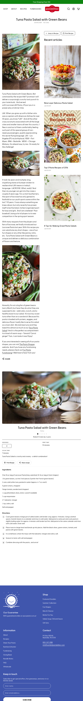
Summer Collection (49, 603)
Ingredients (6, 470)
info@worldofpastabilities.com (54, 645)
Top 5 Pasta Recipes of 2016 (56, 167)
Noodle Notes (8, 659)
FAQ (4, 663)
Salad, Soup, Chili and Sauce (53, 619)
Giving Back (7, 655)
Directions (6, 513)
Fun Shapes (47, 607)
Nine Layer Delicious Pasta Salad (58, 103)
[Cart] (78, 9)
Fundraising (7, 651)
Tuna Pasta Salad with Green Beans (42, 427)
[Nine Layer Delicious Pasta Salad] (62, 71)
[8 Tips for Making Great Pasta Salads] (62, 198)
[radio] (38, 434)
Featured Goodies (49, 599)
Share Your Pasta (9, 643)
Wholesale (7, 667)
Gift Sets (46, 623)
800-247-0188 (48, 642)
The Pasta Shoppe (27, 344)
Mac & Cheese (48, 611)
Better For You (48, 615)
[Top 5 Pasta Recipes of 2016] (62, 136)
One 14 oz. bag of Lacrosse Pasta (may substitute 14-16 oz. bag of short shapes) (30, 475)
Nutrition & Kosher (9, 647)
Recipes (6, 639)
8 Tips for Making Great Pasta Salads (60, 226)
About (5, 635)
